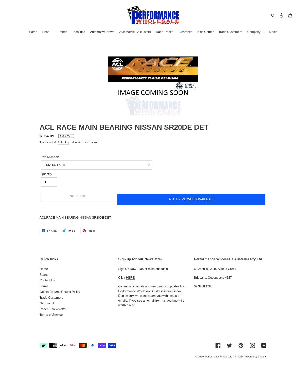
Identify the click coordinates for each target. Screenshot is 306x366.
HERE (130, 277)
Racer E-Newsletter (53, 309)
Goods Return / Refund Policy (60, 291)
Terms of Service (51, 314)
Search (44, 274)
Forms (44, 286)
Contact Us (47, 280)
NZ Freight (47, 303)
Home (44, 269)
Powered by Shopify (255, 356)
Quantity (46, 174)
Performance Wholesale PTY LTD (224, 356)
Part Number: (50, 157)
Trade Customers (51, 297)
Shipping (63, 142)
